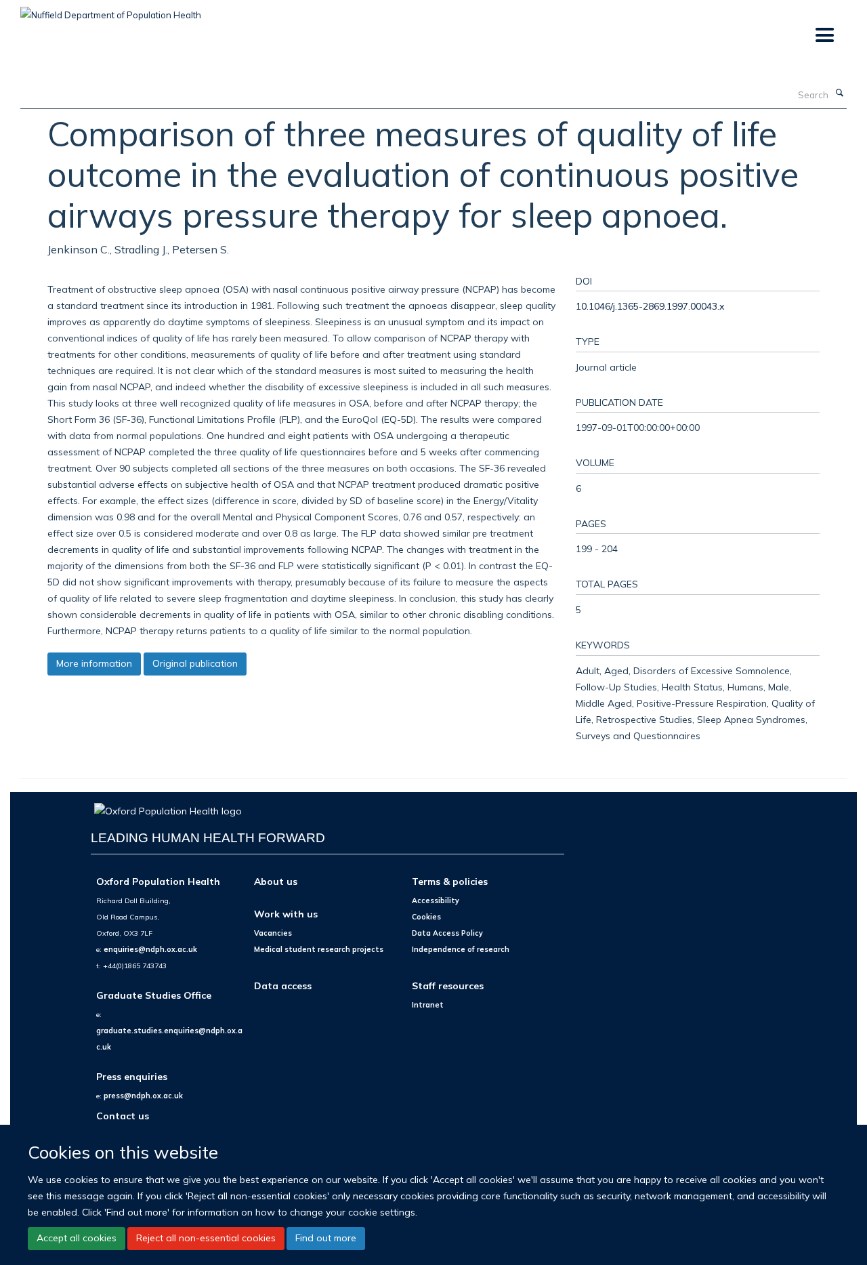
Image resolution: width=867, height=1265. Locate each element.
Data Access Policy (447, 933)
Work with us (286, 913)
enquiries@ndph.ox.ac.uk (150, 949)
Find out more (325, 1238)
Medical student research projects (318, 949)
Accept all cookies (77, 1238)
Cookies (426, 916)
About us (275, 881)
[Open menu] (824, 36)
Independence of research (460, 949)
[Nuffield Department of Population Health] (110, 10)
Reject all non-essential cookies (206, 1238)
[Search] (839, 93)
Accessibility (435, 900)
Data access (283, 985)
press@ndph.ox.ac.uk (143, 1095)
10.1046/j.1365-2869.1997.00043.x (650, 306)
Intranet (428, 1005)
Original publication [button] (195, 663)
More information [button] (94, 663)
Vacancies (273, 933)
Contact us (122, 1115)
